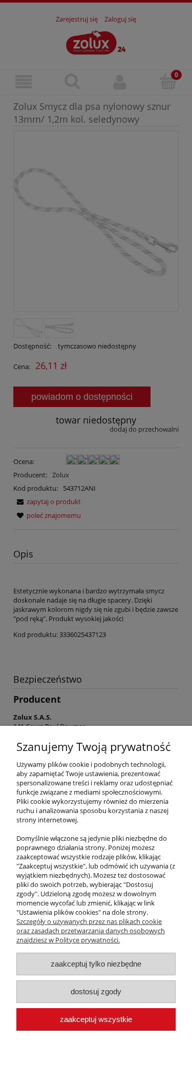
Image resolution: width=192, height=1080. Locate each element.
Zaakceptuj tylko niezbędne (96, 963)
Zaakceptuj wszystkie (96, 1019)
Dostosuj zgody (96, 991)
